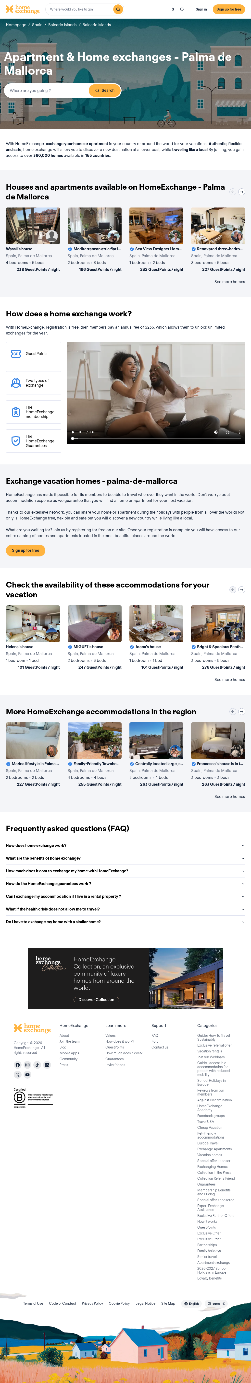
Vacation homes (209, 1155)
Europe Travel (207, 1143)
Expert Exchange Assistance (210, 1208)
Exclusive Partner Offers (215, 1216)
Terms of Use (33, 1303)
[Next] (241, 191)
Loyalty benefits (209, 1278)
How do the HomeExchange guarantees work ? (48, 883)
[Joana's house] (156, 638)
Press (64, 1065)
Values (110, 1035)
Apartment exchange (213, 1263)
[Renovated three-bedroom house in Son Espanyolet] (218, 240)
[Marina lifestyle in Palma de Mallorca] (33, 755)
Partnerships (207, 1245)
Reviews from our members (210, 1092)
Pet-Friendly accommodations (211, 1135)
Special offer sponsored (216, 1200)
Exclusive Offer (209, 1233)
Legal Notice (145, 1303)
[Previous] (232, 191)
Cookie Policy (119, 1303)
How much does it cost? (123, 1053)
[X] (18, 1075)
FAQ (154, 1035)
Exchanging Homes (212, 1167)
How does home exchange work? (36, 845)
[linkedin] (47, 1065)
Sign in (201, 9)
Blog (63, 1047)
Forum (156, 1041)
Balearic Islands (62, 25)
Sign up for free (229, 9)
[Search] (118, 9)
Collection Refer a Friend (216, 1178)
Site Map (168, 1303)
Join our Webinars (211, 1057)
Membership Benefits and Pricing (214, 1192)
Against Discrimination (214, 1100)
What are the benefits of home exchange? (43, 858)
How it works (207, 1221)
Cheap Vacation (209, 1127)
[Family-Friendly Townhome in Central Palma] (95, 755)
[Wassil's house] (33, 240)
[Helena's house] (33, 638)
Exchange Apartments (214, 1149)
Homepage (16, 25)
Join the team (70, 1041)
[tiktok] (37, 1065)
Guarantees (114, 1059)
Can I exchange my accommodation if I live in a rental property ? (63, 896)
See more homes (229, 281)
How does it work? (119, 1041)
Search (108, 90)
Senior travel (207, 1257)
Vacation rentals (209, 1051)
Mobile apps (69, 1053)
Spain (37, 25)
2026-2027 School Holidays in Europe (211, 1270)
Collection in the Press (214, 1173)
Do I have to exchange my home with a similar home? (53, 922)
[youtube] (27, 1075)
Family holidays (209, 1251)
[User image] (52, 236)
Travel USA (205, 1122)
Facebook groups (211, 1116)
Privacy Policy (92, 1303)
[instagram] (27, 1065)
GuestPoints (114, 1047)
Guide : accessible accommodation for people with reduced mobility (213, 1069)
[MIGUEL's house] (95, 638)
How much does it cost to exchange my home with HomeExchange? (67, 871)
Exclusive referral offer (214, 1045)
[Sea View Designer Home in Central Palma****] (156, 240)
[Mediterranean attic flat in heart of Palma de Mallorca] (95, 240)
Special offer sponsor (213, 1161)
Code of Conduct (62, 1303)
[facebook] (18, 1065)
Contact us (159, 1047)
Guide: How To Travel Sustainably (213, 1037)
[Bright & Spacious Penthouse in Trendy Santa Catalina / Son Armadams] (218, 638)
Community (68, 1059)
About (64, 1035)
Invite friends (115, 1065)
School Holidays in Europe (211, 1082)
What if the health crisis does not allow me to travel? (53, 909)
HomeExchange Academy (209, 1108)
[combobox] (85, 9)
